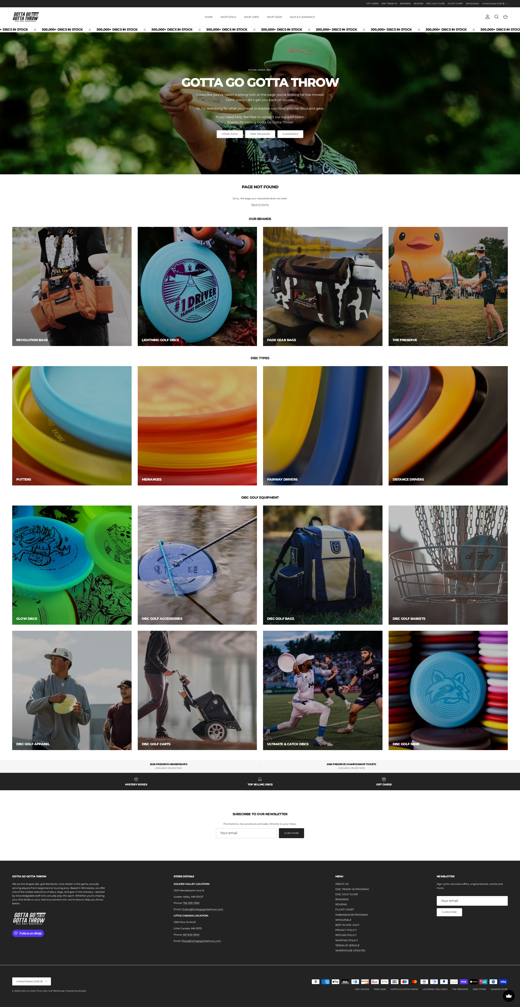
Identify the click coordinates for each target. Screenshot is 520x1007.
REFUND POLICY (346, 935)
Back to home (260, 204)
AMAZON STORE (499, 989)
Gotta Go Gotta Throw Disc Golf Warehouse (42, 991)
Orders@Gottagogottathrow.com (202, 909)
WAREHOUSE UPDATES (350, 950)
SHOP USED (251, 16)
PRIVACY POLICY (346, 930)
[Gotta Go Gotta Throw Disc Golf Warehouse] (26, 17)
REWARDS (405, 3)
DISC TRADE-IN (389, 3)
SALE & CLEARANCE (302, 16)
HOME (209, 16)
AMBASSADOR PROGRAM (351, 914)
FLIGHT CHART (455, 3)
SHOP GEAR (274, 16)
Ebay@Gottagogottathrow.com (201, 940)
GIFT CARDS (372, 3)
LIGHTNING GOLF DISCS (435, 989)
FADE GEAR (380, 989)
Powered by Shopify (76, 991)
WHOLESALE (472, 3)
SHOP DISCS (228, 16)
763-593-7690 (191, 903)
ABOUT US (342, 883)
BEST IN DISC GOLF (347, 924)
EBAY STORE (479, 989)
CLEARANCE (290, 134)
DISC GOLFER (362, 989)
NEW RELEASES (260, 134)
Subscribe (291, 833)
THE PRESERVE (460, 989)
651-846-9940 (191, 934)
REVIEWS (418, 3)
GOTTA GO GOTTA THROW (404, 989)
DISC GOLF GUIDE (435, 3)
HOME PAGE (230, 134)
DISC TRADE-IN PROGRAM (352, 889)
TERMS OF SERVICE (347, 945)
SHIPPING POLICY (346, 940)
